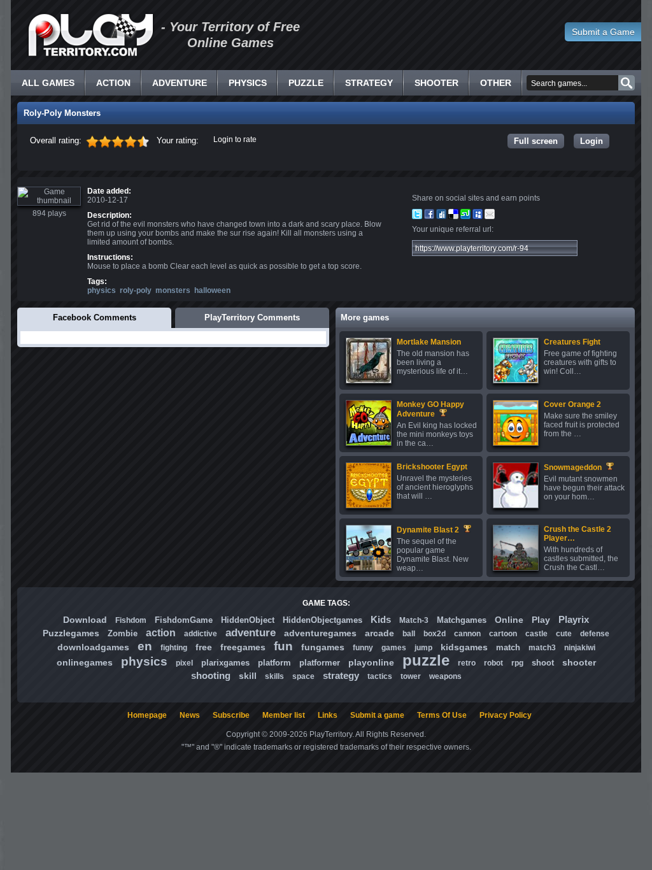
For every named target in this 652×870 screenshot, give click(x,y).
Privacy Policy (505, 715)
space (303, 676)
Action (113, 83)
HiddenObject (247, 620)
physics (101, 290)
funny (363, 647)
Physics (248, 83)
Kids (381, 619)
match (508, 647)
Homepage (147, 715)
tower (410, 676)
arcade (379, 633)
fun (283, 646)
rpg (517, 663)
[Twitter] (417, 216)
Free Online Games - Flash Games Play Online (90, 35)
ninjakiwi (579, 647)
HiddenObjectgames (322, 620)
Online (509, 620)
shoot (543, 662)
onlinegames (85, 662)
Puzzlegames (71, 633)
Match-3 (414, 620)
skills (274, 676)
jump (423, 647)
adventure (250, 633)
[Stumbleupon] (465, 216)
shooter (579, 662)
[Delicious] (453, 216)
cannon (467, 633)
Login (591, 141)
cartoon (503, 633)
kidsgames (464, 647)
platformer (319, 662)
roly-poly (136, 290)
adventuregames (320, 633)
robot (493, 663)
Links (327, 715)
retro (467, 663)
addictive (200, 633)
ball (408, 633)
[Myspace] (477, 216)
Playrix (573, 619)
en (145, 646)
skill (248, 676)
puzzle (426, 660)
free (203, 647)
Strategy (369, 83)
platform (274, 662)
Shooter (436, 83)
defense (594, 633)
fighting (173, 647)
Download (85, 620)
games (393, 647)
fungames (322, 647)
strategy (341, 675)
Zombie (123, 633)
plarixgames (225, 662)
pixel (184, 663)
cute (564, 633)
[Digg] (441, 216)
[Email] (490, 216)
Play (541, 620)
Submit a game (377, 715)
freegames (243, 647)
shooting (210, 675)
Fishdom (130, 620)
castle (536, 633)
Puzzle (305, 83)
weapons (445, 676)
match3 (542, 647)
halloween (212, 290)
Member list (283, 715)
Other (495, 83)
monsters (172, 290)
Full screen (536, 141)
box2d (434, 633)
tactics (379, 676)
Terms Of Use (442, 715)
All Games (48, 83)
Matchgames (461, 620)
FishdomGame (184, 620)
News (190, 715)
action (161, 632)
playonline (371, 662)
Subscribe (231, 715)
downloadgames (93, 647)
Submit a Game (603, 32)
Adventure (179, 83)
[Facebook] (429, 216)
